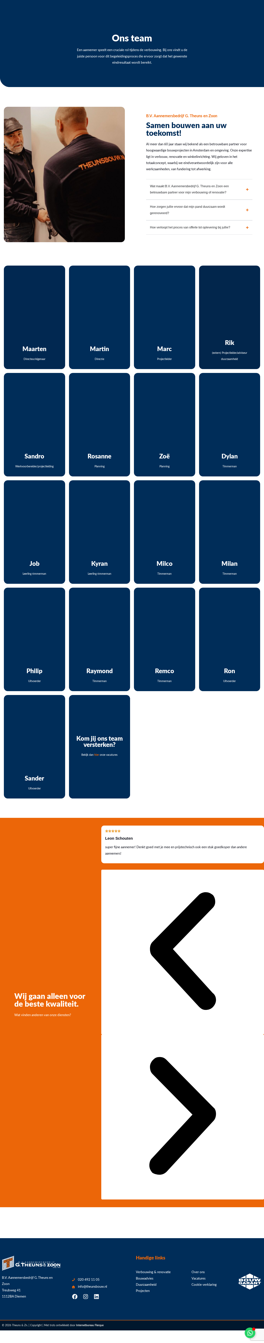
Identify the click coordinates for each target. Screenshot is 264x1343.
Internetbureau (85, 1325)
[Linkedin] (96, 1296)
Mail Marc (164, 358)
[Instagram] (85, 1296)
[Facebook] (74, 1296)
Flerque (99, 1325)
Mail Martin (99, 358)
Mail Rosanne (99, 465)
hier (96, 755)
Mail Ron (229, 680)
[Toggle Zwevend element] (250, 1333)
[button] (182, 952)
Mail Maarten (34, 358)
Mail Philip (34, 680)
